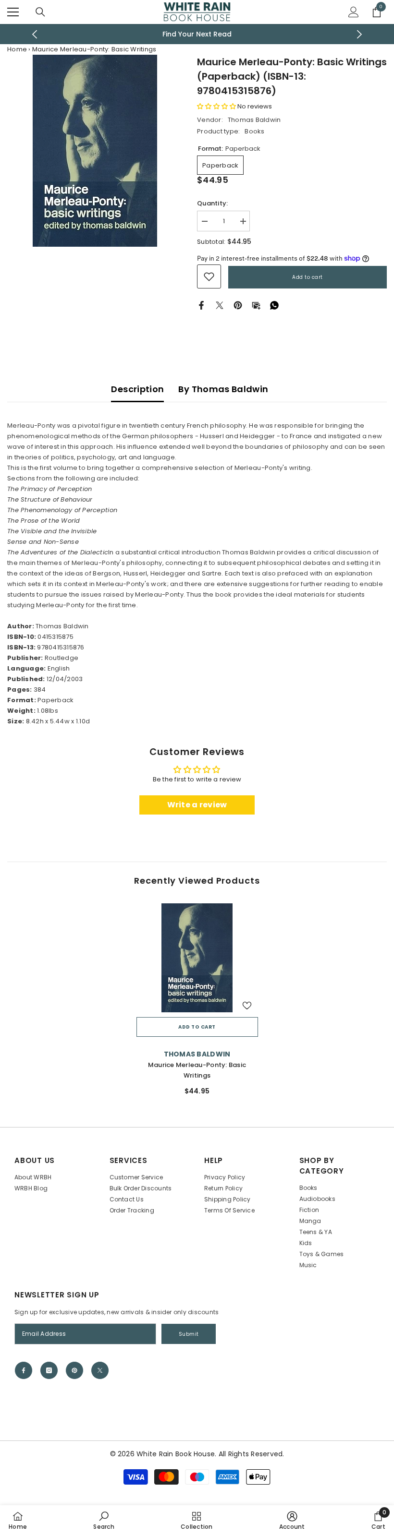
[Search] (40, 12)
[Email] (256, 305)
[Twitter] (219, 305)
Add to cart (307, 277)
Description (137, 389)
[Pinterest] (238, 305)
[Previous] (34, 34)
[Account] (353, 12)
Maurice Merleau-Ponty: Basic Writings (197, 1070)
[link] (209, 276)
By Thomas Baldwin (223, 389)
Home (17, 49)
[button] (216, 106)
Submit (189, 1334)
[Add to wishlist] (247, 1005)
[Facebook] (201, 305)
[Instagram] (49, 1370)
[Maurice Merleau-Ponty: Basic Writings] (197, 958)
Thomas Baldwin (254, 119)
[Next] (359, 34)
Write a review (197, 804)
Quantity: (212, 203)
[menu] (13, 12)
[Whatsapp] (274, 305)
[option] (197, 34)
